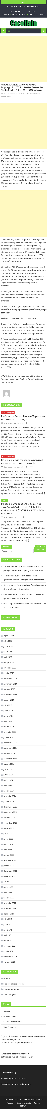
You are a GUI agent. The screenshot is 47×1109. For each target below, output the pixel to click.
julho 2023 (8, 833)
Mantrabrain (37, 1099)
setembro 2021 (10, 908)
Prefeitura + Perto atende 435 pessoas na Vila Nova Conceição (23, 418)
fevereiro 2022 (10, 903)
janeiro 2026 (9, 673)
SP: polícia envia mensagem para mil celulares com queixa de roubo (22, 461)
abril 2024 (8, 785)
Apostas (6, 14)
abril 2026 (8, 657)
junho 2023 (8, 839)
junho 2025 (8, 710)
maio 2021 (8, 930)
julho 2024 (8, 769)
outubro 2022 (9, 882)
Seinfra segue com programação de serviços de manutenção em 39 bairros (8, 546)
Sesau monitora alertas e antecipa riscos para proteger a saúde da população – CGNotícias (24, 568)
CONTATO (41, 14)
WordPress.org (10, 1027)
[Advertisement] (23, 59)
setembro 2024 (10, 759)
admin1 (31, 467)
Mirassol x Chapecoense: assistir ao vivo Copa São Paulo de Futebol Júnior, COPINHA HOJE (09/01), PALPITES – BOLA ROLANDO (23, 508)
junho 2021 (8, 924)
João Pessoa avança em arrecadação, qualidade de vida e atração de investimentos (24, 578)
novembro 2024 (11, 748)
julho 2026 (8, 641)
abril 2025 (8, 721)
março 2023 (9, 855)
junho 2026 (8, 646)
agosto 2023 (9, 828)
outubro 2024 (9, 753)
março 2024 (9, 791)
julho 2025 (8, 705)
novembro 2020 (10, 956)
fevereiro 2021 (10, 946)
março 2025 (9, 726)
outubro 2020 (9, 962)
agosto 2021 (9, 914)
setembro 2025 (10, 694)
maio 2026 (8, 652)
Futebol (31, 14)
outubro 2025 (9, 689)
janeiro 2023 (9, 865)
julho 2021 (8, 919)
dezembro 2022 (10, 871)
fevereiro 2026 (10, 668)
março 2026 (9, 662)
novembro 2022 (10, 876)
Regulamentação (19, 14)
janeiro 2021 (9, 951)
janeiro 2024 (9, 801)
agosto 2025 (9, 700)
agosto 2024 (9, 764)
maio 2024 (8, 780)
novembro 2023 (10, 812)
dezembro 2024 (10, 742)
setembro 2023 (10, 823)
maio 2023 (8, 844)
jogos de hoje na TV (17, 1078)
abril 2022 (8, 892)
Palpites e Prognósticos (14, 984)
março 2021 (9, 940)
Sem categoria (8, 413)
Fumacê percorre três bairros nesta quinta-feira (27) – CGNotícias (25, 606)
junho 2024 (8, 775)
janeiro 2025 (9, 737)
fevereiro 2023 (10, 860)
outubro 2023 (9, 817)
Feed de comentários (13, 1022)
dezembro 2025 (10, 678)
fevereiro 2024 (10, 796)
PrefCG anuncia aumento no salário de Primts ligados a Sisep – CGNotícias (24, 596)
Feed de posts (10, 1016)
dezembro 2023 (10, 807)
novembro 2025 (10, 684)
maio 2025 (8, 716)
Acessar (7, 1011)
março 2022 (9, 898)
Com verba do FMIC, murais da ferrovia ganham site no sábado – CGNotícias (25, 587)
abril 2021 (7, 935)
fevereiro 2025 (10, 732)
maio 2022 (8, 887)
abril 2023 (8, 849)
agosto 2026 (9, 636)
